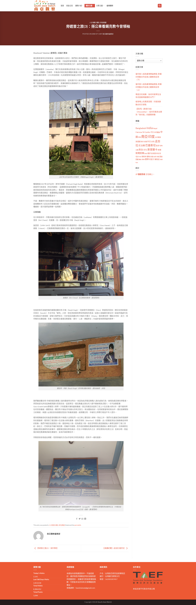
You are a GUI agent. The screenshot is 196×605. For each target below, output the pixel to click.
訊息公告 (69, 6)
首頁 (62, 6)
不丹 (152, 132)
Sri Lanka (146, 132)
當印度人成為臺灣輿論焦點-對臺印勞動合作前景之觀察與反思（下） (149, 77)
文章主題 (99, 6)
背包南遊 (103, 22)
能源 (155, 156)
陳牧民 (157, 159)
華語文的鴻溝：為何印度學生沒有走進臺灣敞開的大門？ (148, 95)
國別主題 (89, 6)
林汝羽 (158, 153)
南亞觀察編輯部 (108, 34)
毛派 (137, 156)
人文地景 (92, 22)
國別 (97, 22)
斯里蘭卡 (152, 149)
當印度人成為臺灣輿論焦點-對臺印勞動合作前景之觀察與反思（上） (149, 87)
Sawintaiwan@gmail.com (85, 588)
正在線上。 (145, 174)
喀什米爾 (144, 141)
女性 (153, 141)
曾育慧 (153, 153)
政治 (141, 149)
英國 (158, 156)
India (149, 128)
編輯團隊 (110, 6)
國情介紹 (78, 6)
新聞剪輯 (140, 153)
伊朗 (139, 137)
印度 (151, 136)
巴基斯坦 (150, 145)
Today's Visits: (39, 573)
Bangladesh (141, 128)
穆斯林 (144, 156)
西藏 (137, 159)
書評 (149, 153)
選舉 (147, 159)
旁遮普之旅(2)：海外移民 (47, 548)
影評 (157, 146)
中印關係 (157, 132)
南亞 (144, 136)
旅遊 (146, 153)
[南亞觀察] (44, 5)
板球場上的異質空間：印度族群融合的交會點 (148, 103)
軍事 (143, 159)
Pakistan (139, 132)
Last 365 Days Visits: (41, 579)
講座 (140, 159)
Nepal (155, 128)
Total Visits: (38, 586)
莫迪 (160, 156)
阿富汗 (151, 159)
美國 (151, 156)
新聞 (159, 150)
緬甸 (148, 156)
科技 (140, 156)
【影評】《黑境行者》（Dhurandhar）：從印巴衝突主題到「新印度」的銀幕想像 (149, 112)
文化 (145, 150)
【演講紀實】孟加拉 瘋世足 (114, 548)
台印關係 (158, 137)
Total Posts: (38, 592)
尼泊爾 (141, 145)
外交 (149, 141)
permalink (78, 525)
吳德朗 (138, 141)
